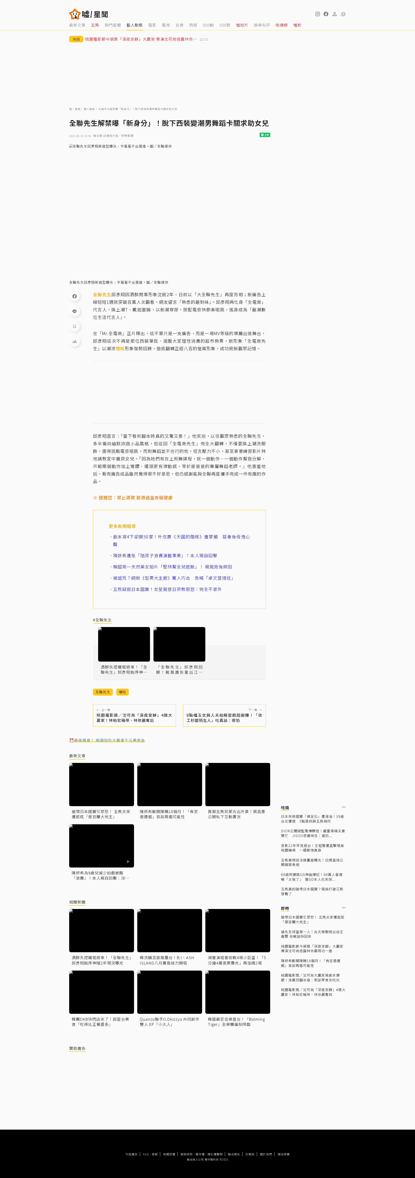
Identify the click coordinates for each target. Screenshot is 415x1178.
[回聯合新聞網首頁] (75, 14)
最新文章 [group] (77, 25)
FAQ (146, 1154)
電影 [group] (152, 25)
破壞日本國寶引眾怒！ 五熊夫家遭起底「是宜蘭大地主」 (313, 919)
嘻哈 (120, 348)
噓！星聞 (74, 109)
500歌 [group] (225, 25)
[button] (326, 14)
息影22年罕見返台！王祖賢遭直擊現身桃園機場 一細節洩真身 (312, 848)
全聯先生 (102, 294)
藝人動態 (89, 109)
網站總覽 (284, 1154)
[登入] (334, 14)
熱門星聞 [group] (113, 25)
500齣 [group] (208, 25)
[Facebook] (74, 296)
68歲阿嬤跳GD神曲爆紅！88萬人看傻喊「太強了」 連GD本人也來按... (312, 877)
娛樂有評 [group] (262, 25)
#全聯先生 (102, 620)
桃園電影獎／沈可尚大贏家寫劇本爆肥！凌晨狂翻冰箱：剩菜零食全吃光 (310, 977)
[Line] (74, 311)
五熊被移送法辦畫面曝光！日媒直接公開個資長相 (312, 862)
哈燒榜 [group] (282, 25)
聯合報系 (234, 1154)
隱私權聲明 (215, 1154)
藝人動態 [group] (134, 25)
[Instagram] (317, 14)
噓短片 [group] (242, 25)
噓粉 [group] (297, 25)
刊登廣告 (132, 1154)
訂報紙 (250, 1154)
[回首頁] (95, 14)
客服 (155, 1154)
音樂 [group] (180, 25)
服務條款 (187, 1154)
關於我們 (266, 1154)
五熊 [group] (95, 25)
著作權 (200, 1154)
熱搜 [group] (193, 25)
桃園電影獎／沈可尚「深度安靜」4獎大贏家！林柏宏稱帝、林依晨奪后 (313, 992)
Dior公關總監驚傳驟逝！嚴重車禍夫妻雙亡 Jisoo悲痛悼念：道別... (313, 833)
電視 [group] (166, 25)
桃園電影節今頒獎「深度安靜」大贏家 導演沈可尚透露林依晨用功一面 (312, 948)
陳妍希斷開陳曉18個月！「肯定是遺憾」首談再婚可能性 (310, 963)
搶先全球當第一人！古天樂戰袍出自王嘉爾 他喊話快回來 (312, 934)
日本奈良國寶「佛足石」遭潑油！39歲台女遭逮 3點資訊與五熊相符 (312, 818)
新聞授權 (169, 1154)
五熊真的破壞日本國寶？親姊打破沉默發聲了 (312, 891)
